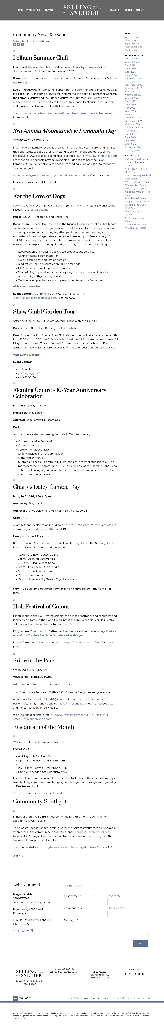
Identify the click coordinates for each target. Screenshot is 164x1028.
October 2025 (132, 91)
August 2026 (132, 62)
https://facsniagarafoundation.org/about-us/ (68, 847)
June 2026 (130, 68)
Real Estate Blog (133, 47)
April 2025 (130, 111)
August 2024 (132, 131)
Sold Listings (131, 50)
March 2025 (131, 114)
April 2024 (130, 144)
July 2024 (130, 134)
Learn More (72, 886)
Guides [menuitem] (128, 10)
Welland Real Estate (135, 228)
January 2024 (132, 150)
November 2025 (133, 88)
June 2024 (130, 137)
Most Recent (131, 58)
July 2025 (130, 101)
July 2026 (130, 65)
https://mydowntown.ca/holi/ (82, 642)
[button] (14, 930)
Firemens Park (78, 205)
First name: (71, 896)
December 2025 (133, 85)
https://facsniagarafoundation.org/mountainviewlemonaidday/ (52, 175)
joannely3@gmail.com (32, 373)
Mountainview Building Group (93, 155)
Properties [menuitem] (33, 10)
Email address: (73, 908)
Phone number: (117, 908)
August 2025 (132, 98)
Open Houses (132, 43)
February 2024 (133, 147)
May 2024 (130, 140)
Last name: (114, 896)
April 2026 (130, 72)
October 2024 (132, 124)
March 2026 (131, 75)
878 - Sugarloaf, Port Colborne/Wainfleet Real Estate (138, 191)
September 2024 (134, 127)
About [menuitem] (140, 10)
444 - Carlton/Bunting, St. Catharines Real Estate (136, 162)
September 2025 (134, 95)
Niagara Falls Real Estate (137, 201)
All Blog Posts (132, 37)
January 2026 (132, 81)
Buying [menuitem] (49, 10)
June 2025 (130, 104)
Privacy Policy (113, 998)
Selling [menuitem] (114, 10)
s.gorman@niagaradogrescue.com (35, 297)
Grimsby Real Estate (135, 198)
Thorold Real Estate (135, 224)
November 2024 (133, 121)
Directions (41, 209)
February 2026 (133, 78)
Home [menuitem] (20, 10)
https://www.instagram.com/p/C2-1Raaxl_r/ (78, 714)
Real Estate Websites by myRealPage (135, 998)
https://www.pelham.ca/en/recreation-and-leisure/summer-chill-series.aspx (67, 113)
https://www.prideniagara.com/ (32, 718)
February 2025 (133, 117)
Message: (70, 920)
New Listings (131, 40)
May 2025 (130, 108)
